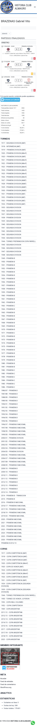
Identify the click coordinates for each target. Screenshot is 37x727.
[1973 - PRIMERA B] (18, 339)
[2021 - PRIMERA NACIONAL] (18, 522)
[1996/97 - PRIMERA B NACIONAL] (18, 424)
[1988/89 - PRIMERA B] (18, 397)
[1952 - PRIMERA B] (18, 268)
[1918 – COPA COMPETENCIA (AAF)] (18, 556)
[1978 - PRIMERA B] (18, 356)
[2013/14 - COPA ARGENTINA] (18, 619)
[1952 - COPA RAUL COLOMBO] (18, 602)
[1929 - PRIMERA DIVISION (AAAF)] (18, 187)
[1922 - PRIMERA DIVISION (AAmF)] (18, 163)
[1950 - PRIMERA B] (18, 261)
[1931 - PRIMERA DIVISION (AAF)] (18, 194)
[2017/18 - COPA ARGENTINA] (18, 632)
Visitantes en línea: (11, 702)
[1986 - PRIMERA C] (18, 387)
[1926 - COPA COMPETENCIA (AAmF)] (18, 577)
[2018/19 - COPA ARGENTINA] (18, 636)
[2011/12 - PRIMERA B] (18, 478)
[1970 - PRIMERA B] (18, 329)
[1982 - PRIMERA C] (18, 370)
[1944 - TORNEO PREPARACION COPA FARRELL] (18, 241)
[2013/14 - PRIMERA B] (18, 492)
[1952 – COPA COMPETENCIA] (18, 605)
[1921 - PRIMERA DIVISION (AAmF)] (18, 160)
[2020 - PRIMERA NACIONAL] (18, 519)
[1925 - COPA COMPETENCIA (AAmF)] (18, 573)
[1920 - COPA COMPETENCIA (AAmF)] (18, 563)
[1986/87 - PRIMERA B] (18, 390)
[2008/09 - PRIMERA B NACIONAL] (18, 465)
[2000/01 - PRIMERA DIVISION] (18, 438)
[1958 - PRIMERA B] (18, 289)
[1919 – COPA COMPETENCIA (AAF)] (18, 560)
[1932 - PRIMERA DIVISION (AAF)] (18, 197)
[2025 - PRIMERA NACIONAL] (18, 536)
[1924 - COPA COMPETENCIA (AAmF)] (18, 570)
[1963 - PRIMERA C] (18, 305)
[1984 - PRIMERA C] (18, 380)
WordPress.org (5, 687)
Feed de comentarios (8, 684)
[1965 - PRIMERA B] (18, 312)
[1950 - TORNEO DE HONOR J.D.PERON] (18, 598)
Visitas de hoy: (9, 705)
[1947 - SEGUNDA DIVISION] (18, 251)
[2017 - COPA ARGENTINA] (18, 629)
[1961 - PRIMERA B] (18, 299)
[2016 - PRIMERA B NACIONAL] (18, 502)
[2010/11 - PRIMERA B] (18, 475)
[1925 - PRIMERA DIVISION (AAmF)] (18, 173)
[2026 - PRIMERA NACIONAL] (18, 539)
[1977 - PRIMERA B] (18, 353)
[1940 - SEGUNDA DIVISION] (18, 224)
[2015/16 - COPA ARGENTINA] (18, 626)
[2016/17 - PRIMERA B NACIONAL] (18, 505)
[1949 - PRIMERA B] (18, 258)
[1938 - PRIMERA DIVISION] (18, 217)
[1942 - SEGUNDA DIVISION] (18, 231)
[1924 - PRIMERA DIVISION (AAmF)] (18, 170)
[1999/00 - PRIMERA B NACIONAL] (18, 434)
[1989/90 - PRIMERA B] (18, 400)
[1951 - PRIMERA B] (18, 265)
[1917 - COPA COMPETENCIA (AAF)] (18, 553)
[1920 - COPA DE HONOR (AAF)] (18, 566)
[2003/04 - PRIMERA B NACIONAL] (18, 448)
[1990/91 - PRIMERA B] (18, 404)
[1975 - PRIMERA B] (18, 346)
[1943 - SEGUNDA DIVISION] (18, 234)
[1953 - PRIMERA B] (18, 272)
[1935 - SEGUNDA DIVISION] (18, 207)
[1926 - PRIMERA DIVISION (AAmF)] (18, 177)
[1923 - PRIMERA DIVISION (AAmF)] (18, 166)
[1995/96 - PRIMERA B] (18, 421)
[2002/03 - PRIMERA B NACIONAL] (18, 444)
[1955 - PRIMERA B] (18, 278)
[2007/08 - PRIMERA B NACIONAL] (18, 461)
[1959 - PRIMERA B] (18, 292)
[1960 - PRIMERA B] (18, 295)
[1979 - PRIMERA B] (18, 360)
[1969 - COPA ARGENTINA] (18, 609)
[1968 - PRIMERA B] (18, 322)
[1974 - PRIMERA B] (18, 343)
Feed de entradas (6, 681)
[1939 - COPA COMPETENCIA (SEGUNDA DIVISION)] (18, 591)
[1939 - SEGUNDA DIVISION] (18, 221)
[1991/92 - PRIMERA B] (18, 407)
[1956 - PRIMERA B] (18, 282)
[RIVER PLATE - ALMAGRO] (18, 68)
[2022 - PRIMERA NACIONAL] (18, 526)
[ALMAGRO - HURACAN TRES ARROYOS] (18, 84)
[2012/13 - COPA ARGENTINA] (18, 615)
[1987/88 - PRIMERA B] (18, 394)
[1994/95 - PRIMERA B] (18, 417)
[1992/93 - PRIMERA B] (18, 411)
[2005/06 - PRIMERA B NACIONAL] (18, 455)
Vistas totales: (9, 708)
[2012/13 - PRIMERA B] (18, 482)
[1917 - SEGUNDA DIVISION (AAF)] (18, 143)
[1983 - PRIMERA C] (18, 373)
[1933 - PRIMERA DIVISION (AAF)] (18, 200)
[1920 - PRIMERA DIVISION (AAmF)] (18, 153)
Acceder (3, 679)
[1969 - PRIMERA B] (18, 326)
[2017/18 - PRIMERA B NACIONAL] (18, 509)
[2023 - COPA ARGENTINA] (18, 639)
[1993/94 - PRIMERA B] (18, 414)
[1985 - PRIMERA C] (18, 383)
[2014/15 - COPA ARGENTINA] (18, 622)
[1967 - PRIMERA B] (18, 319)
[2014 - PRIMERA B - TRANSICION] (18, 495)
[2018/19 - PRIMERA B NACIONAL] (18, 512)
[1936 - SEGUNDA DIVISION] (18, 211)
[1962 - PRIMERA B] (18, 302)
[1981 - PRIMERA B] (18, 366)
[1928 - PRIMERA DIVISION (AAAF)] (18, 183)
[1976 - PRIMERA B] (18, 350)
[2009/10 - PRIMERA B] (18, 468)
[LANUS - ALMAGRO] (18, 53)
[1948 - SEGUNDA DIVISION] (18, 255)
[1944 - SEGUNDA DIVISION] (18, 238)
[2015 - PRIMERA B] (18, 499)
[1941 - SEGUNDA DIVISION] (18, 227)
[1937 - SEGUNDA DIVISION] (18, 214)
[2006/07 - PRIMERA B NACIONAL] (18, 458)
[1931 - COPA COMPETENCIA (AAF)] (18, 580)
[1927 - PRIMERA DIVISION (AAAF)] (18, 180)
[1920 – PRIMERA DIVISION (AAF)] (18, 156)
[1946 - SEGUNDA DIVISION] (18, 248)
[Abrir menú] (35, 7)
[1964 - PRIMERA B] (18, 309)
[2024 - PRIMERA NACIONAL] (18, 533)
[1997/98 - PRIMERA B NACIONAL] (18, 428)
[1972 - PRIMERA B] (18, 336)
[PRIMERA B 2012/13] (18, 543)
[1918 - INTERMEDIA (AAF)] (18, 146)
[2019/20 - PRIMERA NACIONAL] (18, 516)
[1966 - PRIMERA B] (18, 316)
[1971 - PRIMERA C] (18, 333)
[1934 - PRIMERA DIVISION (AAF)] (18, 204)
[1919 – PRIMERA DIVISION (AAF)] (18, 150)
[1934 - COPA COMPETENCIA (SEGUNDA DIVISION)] (18, 585)
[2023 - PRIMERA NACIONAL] (18, 529)
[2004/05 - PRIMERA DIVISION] (18, 451)
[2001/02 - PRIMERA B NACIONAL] (18, 441)
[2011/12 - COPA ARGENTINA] (18, 612)
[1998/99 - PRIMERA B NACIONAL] (18, 431)
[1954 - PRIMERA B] (18, 275)
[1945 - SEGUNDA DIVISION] (18, 244)
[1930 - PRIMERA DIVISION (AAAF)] (18, 190)
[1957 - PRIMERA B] (18, 285)
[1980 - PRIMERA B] (18, 363)
